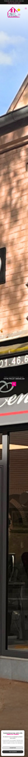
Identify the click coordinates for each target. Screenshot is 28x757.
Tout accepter (13, 751)
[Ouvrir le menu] (26, 8)
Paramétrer (13, 747)
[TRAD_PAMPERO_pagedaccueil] (14, 17)
